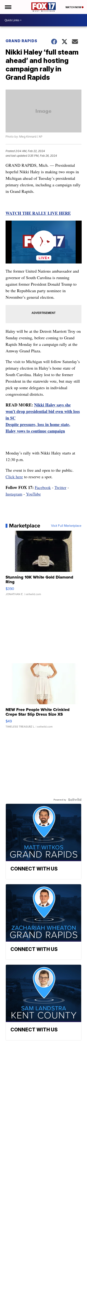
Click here (14, 476)
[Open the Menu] (7, 7)
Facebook (43, 487)
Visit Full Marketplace (66, 525)
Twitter (60, 487)
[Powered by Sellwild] (74, 799)
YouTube (33, 494)
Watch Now (73, 7)
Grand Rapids (21, 40)
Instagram (14, 494)
